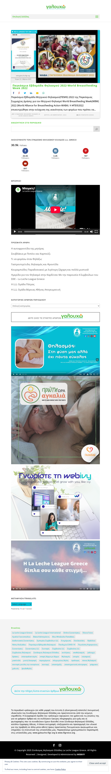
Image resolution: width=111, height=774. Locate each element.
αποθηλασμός (79, 652)
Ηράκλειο (91, 640)
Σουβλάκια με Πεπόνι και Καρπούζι (31, 253)
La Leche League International (48, 632)
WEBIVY (81, 754)
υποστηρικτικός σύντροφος (75, 664)
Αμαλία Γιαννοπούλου (21, 636)
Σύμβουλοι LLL (58, 648)
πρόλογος (75, 660)
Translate (28, 609)
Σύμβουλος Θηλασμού (21, 652)
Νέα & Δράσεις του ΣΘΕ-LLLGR (25, 32)
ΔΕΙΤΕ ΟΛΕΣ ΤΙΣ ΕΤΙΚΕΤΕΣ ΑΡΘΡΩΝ (44, 318)
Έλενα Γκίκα (88, 632)
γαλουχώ (91, 652)
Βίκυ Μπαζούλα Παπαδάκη (63, 636)
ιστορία (76, 656)
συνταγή (45, 664)
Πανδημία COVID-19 (67, 644)
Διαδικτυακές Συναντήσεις (23, 640)
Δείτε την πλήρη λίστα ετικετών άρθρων (36, 691)
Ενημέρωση (66, 640)
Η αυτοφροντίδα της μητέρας (27, 248)
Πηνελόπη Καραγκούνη (87, 644)
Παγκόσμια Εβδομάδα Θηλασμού (42, 644)
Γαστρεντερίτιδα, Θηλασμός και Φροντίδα (34, 264)
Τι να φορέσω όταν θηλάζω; (26, 259)
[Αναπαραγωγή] (14, 231)
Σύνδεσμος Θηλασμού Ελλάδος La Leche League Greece (27, 115)
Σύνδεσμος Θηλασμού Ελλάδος (46, 652)
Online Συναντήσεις (71, 632)
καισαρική (86, 656)
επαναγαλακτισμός (29, 656)
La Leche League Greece (22, 632)
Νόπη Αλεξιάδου (19, 644)
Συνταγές (45, 648)
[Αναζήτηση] (96, 129)
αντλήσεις (66, 652)
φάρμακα (94, 664)
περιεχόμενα (44, 660)
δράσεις (15, 656)
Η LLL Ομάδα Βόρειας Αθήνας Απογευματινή (35, 289)
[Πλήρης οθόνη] (96, 231)
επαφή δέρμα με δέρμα (49, 656)
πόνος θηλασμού (89, 660)
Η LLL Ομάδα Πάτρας (23, 284)
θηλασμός (66, 656)
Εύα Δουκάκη (79, 640)
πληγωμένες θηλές (61, 660)
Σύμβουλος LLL (73, 648)
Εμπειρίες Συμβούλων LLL (47, 640)
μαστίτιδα (16, 660)
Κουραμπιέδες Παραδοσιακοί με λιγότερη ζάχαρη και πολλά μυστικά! (50, 269)
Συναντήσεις (17, 648)
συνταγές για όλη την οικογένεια (25, 664)
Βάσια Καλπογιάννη (41, 636)
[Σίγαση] (91, 231)
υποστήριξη (57, 664)
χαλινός (15, 668)
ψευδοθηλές (27, 668)
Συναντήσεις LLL (32, 648)
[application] (55, 210)
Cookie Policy (60, 769)
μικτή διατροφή (29, 660)
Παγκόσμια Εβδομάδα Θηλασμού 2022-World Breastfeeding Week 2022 (55, 87)
